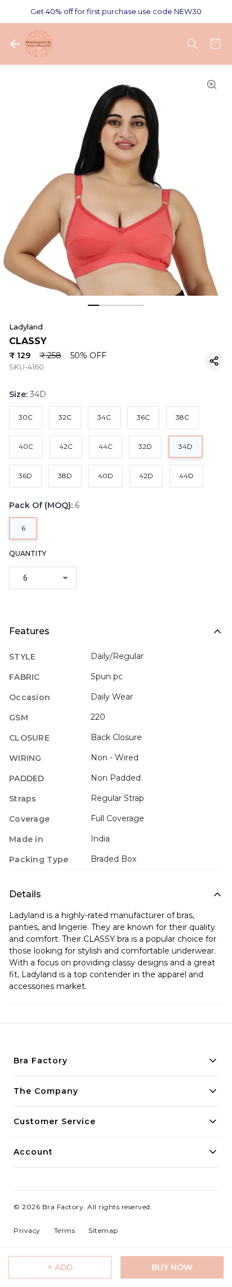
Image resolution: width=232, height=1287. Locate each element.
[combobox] (42, 578)
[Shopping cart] (215, 44)
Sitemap (103, 1230)
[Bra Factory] (38, 44)
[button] (214, 361)
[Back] (14, 44)
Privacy (27, 1230)
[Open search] (192, 44)
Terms (64, 1230)
